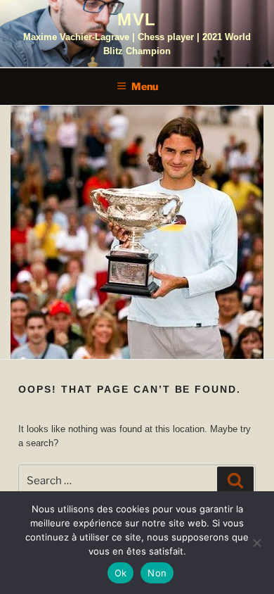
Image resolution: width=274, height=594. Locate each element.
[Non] (256, 543)
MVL (137, 19)
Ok (121, 573)
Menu (144, 86)
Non (157, 573)
